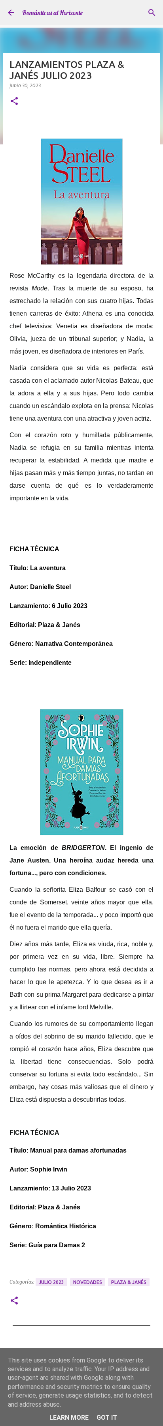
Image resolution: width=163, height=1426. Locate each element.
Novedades (87, 1282)
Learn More (69, 1417)
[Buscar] (152, 12)
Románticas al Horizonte (52, 13)
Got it (107, 1417)
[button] (14, 101)
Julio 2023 (51, 1282)
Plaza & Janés (128, 1282)
